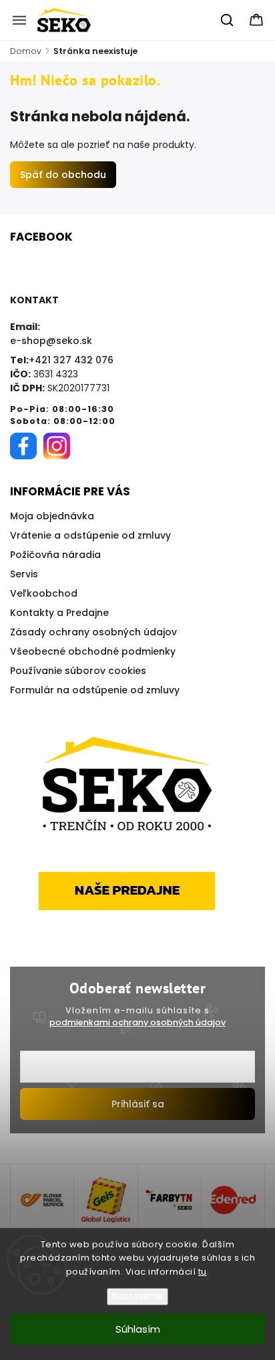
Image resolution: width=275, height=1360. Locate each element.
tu (202, 1271)
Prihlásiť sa (137, 1104)
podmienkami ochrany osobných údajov (137, 1022)
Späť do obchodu (63, 174)
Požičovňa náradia (55, 554)
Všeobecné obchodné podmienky (93, 651)
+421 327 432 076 (71, 360)
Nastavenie (137, 1296)
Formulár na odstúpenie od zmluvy (95, 690)
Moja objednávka (52, 516)
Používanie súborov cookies (78, 670)
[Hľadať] (228, 20)
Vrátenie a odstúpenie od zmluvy (90, 535)
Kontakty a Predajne (59, 612)
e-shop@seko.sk (51, 340)
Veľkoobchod (43, 593)
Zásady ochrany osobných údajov (93, 632)
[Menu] (19, 20)
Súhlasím (137, 1329)
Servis (24, 574)
